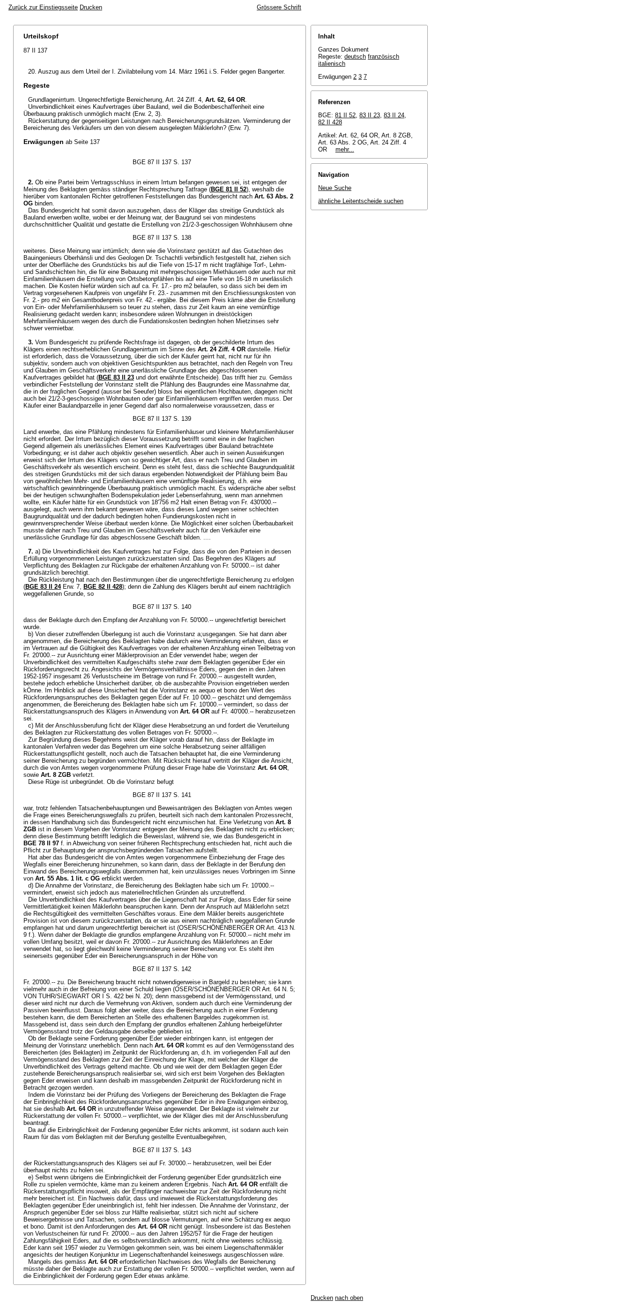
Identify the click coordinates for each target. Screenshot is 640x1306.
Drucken (91, 7)
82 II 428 (330, 122)
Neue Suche (334, 187)
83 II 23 (369, 115)
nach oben (349, 1297)
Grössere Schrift (279, 7)
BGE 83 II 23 (116, 377)
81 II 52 (345, 115)
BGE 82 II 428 (102, 586)
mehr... (344, 149)
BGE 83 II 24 (43, 586)
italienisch (331, 63)
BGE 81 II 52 (228, 189)
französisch (383, 56)
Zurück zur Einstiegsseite (43, 7)
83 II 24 (394, 115)
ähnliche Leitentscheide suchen (360, 201)
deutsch (355, 56)
